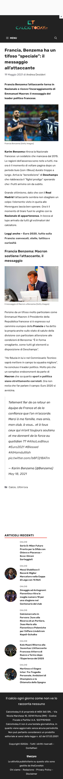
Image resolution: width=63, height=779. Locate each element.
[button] (55, 38)
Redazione (28, 769)
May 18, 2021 (17, 474)
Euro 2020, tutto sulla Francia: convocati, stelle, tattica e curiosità (28, 238)
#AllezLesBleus (38, 441)
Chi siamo (15, 769)
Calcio (12, 487)
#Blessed (31, 447)
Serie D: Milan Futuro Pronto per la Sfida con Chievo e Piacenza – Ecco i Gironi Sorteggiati (33, 552)
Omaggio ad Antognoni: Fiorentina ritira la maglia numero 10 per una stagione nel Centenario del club (33, 597)
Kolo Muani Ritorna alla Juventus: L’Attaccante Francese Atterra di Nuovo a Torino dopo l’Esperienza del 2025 (33, 651)
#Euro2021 (16, 447)
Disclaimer (31, 773)
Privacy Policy (43, 769)
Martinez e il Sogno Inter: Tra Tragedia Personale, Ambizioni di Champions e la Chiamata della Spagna (33, 675)
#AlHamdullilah (19, 452)
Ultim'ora (22, 487)
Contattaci (31, 748)
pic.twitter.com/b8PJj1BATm (29, 458)
